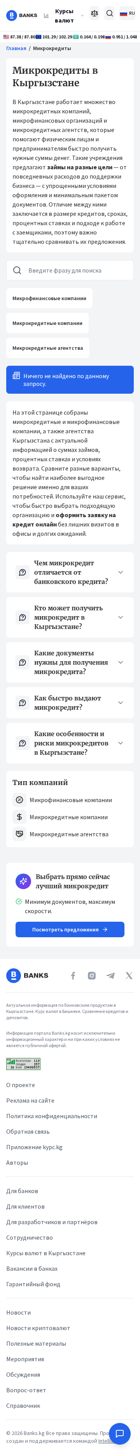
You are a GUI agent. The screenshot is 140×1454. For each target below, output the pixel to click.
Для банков (22, 1191)
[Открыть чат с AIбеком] (120, 1434)
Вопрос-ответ (26, 1390)
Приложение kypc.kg (34, 1147)
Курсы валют (64, 15)
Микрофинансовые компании (49, 298)
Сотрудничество (29, 1237)
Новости (18, 1312)
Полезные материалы (36, 1343)
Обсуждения (23, 1374)
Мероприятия (25, 1359)
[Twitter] (129, 975)
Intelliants (110, 1440)
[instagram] (91, 975)
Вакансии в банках (32, 1268)
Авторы (17, 1162)
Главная (16, 48)
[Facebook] (73, 975)
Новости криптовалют (38, 1328)
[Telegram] (110, 975)
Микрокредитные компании (47, 323)
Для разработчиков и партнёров (52, 1222)
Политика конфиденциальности (51, 1116)
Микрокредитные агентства (47, 347)
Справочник (23, 1405)
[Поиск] (109, 13)
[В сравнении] (94, 13)
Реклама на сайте (30, 1100)
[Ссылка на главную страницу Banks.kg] (21, 15)
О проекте (20, 1085)
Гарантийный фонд (33, 1284)
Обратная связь (28, 1131)
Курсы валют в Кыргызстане (46, 1253)
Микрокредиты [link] (52, 48)
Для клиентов (25, 1206)
